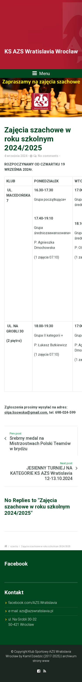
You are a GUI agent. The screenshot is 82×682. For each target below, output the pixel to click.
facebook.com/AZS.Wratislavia (32, 603)
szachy (14, 546)
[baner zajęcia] (41, 97)
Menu (44, 73)
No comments (48, 156)
